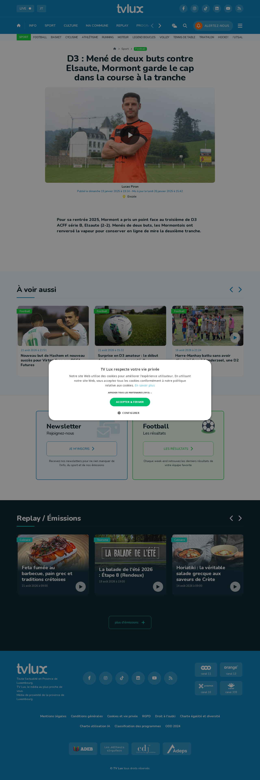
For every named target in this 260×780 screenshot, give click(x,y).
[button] (130, 392)
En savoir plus (145, 385)
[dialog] (130, 390)
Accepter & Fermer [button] (130, 402)
